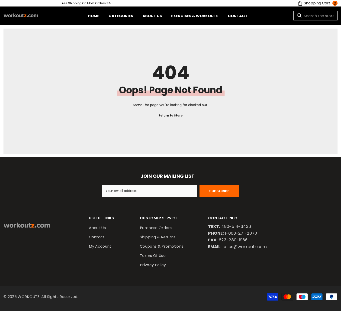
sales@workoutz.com (244, 246)
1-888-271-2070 (241, 233)
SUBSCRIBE (219, 191)
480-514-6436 (236, 226)
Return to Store (170, 115)
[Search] (315, 15)
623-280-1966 (233, 240)
